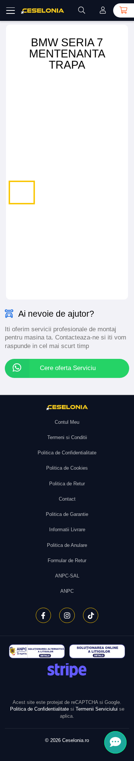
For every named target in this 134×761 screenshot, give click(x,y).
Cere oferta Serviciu (68, 368)
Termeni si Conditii (67, 437)
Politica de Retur (67, 483)
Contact (67, 499)
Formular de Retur (67, 560)
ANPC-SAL (67, 576)
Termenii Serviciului (97, 709)
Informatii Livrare (67, 529)
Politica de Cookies (67, 468)
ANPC (67, 591)
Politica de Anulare (67, 545)
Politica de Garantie (67, 514)
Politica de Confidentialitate (67, 452)
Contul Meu (67, 422)
